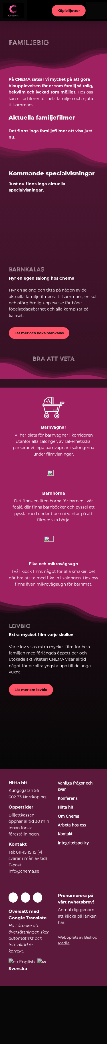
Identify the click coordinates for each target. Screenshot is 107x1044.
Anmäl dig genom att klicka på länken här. (77, 916)
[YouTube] (25, 897)
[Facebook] (13, 897)
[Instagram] (37, 897)
